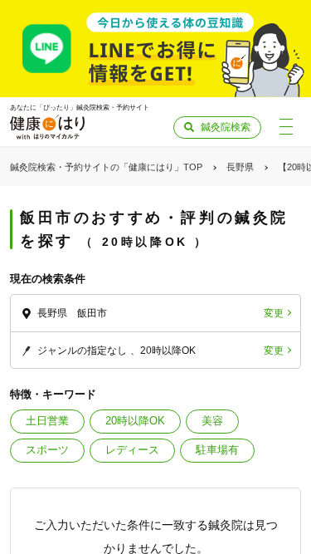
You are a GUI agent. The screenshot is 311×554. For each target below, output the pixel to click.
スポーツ (47, 450)
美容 (212, 420)
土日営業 (47, 420)
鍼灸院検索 (225, 127)
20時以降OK (135, 420)
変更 (274, 313)
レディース (132, 450)
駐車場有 (217, 450)
